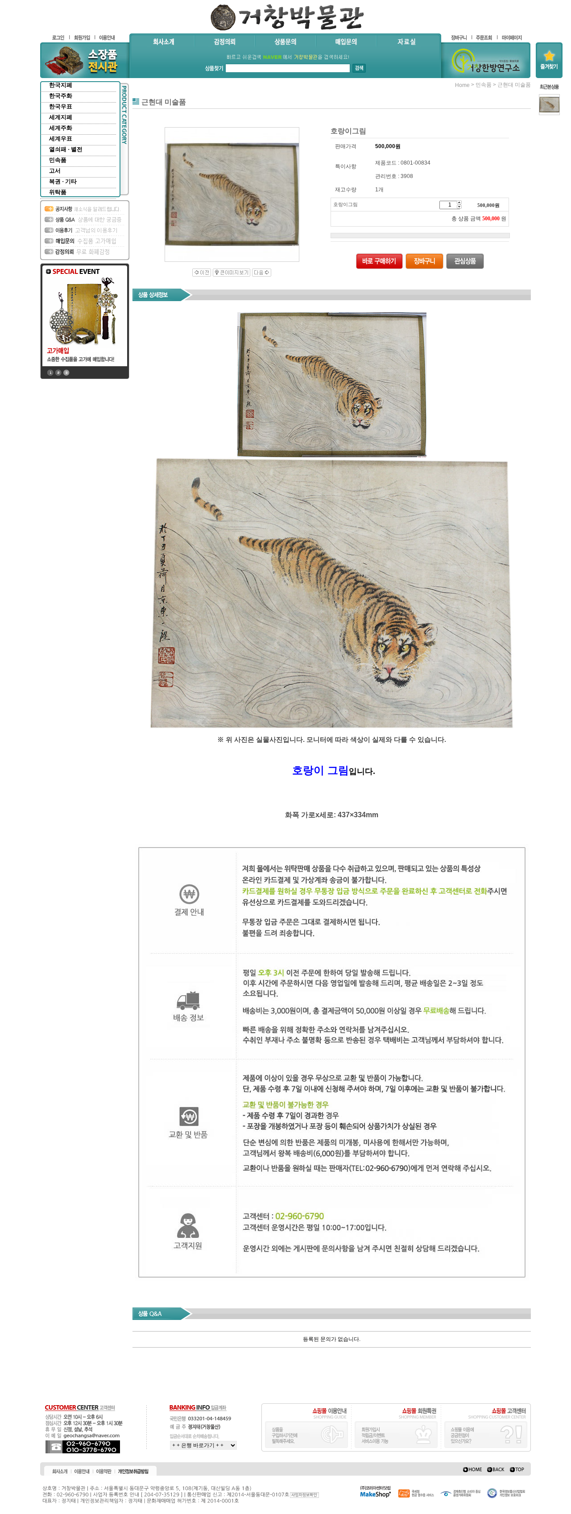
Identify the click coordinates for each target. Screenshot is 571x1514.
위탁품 (57, 192)
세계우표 (60, 138)
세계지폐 (60, 117)
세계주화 (60, 127)
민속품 (57, 160)
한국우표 (60, 106)
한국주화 (60, 95)
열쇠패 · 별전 (66, 149)
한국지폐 (60, 85)
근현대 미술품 (514, 85)
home (462, 85)
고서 (55, 170)
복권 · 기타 (63, 181)
